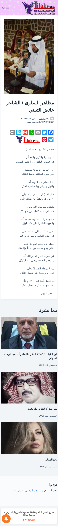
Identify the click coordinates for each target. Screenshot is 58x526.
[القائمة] (7, 7)
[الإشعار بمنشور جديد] (6, 518)
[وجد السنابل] (29, 438)
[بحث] (3, 8)
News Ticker (47, 122)
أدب (38, 122)
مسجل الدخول (33, 490)
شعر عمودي (31, 122)
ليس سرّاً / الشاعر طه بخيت (42, 408)
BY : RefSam (29, 520)
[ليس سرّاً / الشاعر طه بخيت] (29, 388)
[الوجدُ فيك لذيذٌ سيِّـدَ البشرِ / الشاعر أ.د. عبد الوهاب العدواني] (29, 333)
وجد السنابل (51, 459)
